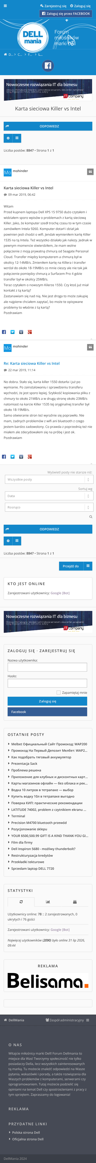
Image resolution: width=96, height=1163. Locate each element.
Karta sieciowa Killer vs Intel (48, 108)
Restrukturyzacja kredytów (32, 855)
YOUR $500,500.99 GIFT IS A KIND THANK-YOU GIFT (49, 835)
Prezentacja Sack (24, 763)
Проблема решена (26, 770)
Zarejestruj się (58, 650)
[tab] (21, 901)
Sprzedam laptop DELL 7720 (32, 868)
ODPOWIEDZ (49, 126)
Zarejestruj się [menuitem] (55, 6)
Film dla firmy (21, 842)
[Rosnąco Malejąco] (48, 507)
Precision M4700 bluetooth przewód (39, 822)
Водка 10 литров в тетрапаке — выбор (42, 790)
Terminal (18, 816)
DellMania (16, 1020)
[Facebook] (48, 66)
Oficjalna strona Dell (28, 1139)
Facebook (18, 712)
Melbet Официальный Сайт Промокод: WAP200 (49, 744)
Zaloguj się (21, 650)
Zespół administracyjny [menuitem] (66, 1020)
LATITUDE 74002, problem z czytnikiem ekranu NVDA (49, 809)
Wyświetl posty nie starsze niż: (70, 472)
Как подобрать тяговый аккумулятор (41, 757)
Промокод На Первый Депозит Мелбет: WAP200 (49, 750)
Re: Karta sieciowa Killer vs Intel (32, 363)
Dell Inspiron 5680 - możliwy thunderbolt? (43, 849)
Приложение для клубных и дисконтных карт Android (49, 777)
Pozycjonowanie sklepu (29, 829)
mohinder (20, 171)
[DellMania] (48, 38)
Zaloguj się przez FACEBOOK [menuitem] (68, 13)
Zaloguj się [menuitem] (82, 6)
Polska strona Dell (26, 1132)
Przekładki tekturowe (27, 862)
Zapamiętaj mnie (74, 692)
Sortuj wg (85, 488)
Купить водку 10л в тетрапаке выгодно (42, 796)
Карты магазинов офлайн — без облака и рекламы (49, 783)
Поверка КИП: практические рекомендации (46, 803)
